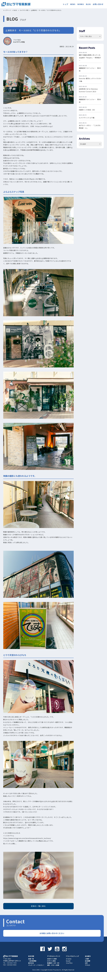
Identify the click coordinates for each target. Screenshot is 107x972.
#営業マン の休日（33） (87, 110)
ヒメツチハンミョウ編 (86, 118)
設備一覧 (31, 959)
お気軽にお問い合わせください (52, 933)
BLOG (88, 4)
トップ (65, 4)
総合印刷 (31, 956)
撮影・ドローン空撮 (53, 965)
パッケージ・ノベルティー (36, 965)
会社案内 (88, 956)
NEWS (72, 4)
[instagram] (64, 948)
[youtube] (57, 948)
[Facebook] (42, 948)
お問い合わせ (98, 4)
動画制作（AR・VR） (53, 963)
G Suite (68, 959)
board (68, 961)
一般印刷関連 (32, 961)
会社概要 (87, 961)
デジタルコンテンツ (53, 956)
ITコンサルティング (72, 956)
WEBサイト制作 (52, 959)
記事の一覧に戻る (38, 906)
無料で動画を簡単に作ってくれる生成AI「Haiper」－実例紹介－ (90, 57)
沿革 (86, 963)
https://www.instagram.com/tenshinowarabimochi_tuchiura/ (27, 838)
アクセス (87, 965)
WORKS (80, 4)
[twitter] (49, 948)
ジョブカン (69, 963)
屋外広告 (31, 963)
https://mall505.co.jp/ (43, 126)
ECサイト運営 (51, 961)
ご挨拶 (87, 959)
